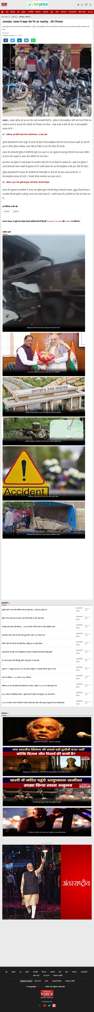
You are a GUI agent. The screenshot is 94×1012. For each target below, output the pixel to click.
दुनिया (23, 12)
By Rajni (6, 33)
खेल (51, 12)
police (16, 211)
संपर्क (46, 981)
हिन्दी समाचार (5, 17)
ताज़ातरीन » (5, 603)
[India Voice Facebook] (40, 1006)
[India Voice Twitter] (49, 1006)
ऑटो (56, 12)
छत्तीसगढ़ (14, 17)
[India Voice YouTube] (44, 1006)
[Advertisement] (47, 942)
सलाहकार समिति (57, 975)
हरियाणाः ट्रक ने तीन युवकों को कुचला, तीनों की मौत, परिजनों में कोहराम (27, 182)
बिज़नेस (38, 12)
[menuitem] (7, 12)
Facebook (50, 221)
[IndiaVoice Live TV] (86, 5)
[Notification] (82, 5)
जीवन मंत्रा (81, 12)
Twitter (67, 221)
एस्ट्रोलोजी (72, 12)
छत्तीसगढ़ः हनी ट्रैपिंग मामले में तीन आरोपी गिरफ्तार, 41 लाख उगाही (26, 134)
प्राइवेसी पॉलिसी (56, 981)
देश (18, 12)
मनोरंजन (63, 12)
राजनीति (30, 12)
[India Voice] (4, 6)
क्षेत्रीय (12, 12)
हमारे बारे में (38, 981)
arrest (6, 211)
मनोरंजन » (4, 713)
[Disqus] (47, 569)
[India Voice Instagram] (54, 1006)
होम (7, 12)
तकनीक (45, 12)
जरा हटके (90, 12)
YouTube (58, 221)
